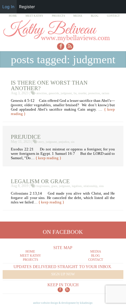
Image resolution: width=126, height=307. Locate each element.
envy (41, 141)
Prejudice (26, 137)
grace (54, 186)
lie (75, 93)
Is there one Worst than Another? (49, 85)
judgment (66, 93)
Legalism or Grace (40, 181)
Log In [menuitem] (8, 6)
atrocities (41, 93)
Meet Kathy (34, 15)
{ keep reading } (48, 158)
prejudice (64, 141)
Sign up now (63, 274)
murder (82, 93)
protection (94, 93)
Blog (94, 15)
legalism (77, 186)
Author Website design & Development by (63, 302)
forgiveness (43, 186)
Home (13, 15)
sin (72, 141)
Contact (113, 15)
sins (101, 186)
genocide (54, 93)
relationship (90, 186)
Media (77, 15)
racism (105, 93)
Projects (58, 15)
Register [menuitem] (27, 6)
